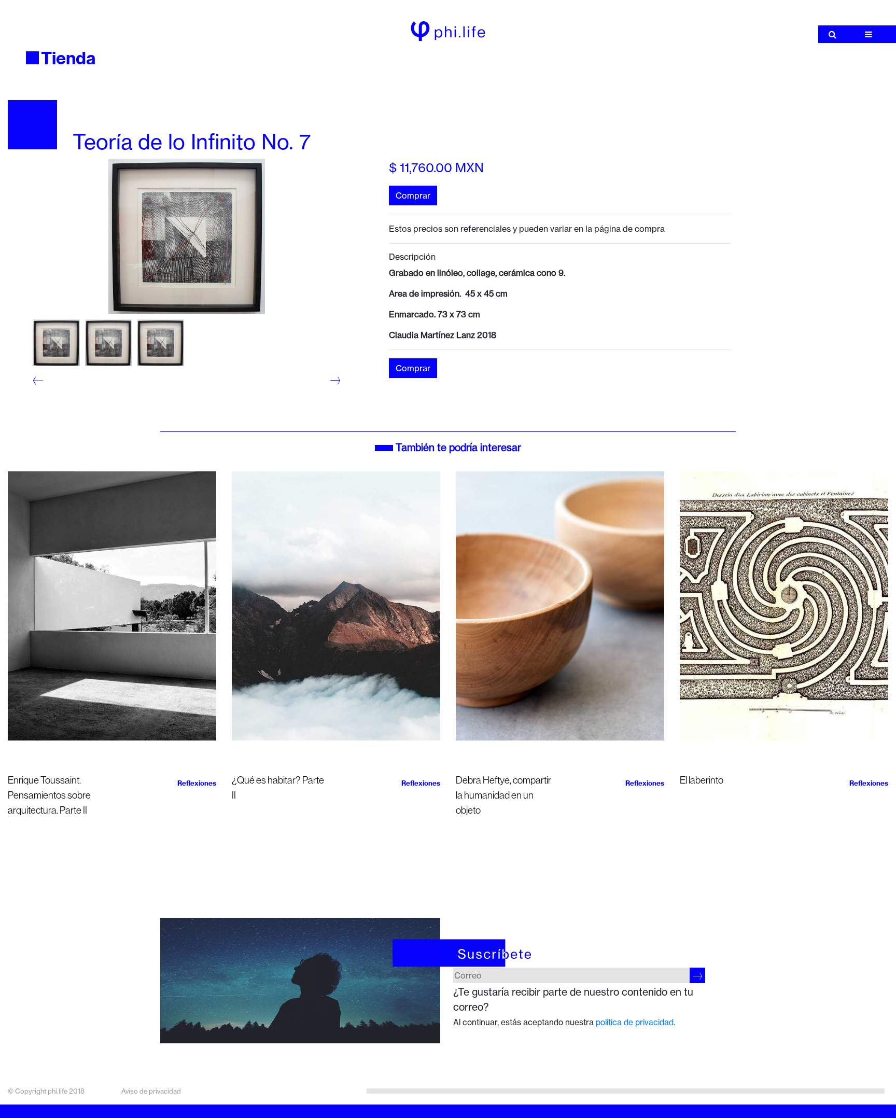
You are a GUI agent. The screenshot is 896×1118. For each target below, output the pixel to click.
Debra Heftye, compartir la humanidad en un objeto (503, 795)
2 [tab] (40, 393)
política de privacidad (635, 1022)
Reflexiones (196, 783)
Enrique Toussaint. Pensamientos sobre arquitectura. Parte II (49, 795)
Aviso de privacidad (151, 1091)
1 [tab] (40, 378)
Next (330, 380)
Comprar (413, 195)
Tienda (68, 58)
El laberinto (701, 780)
